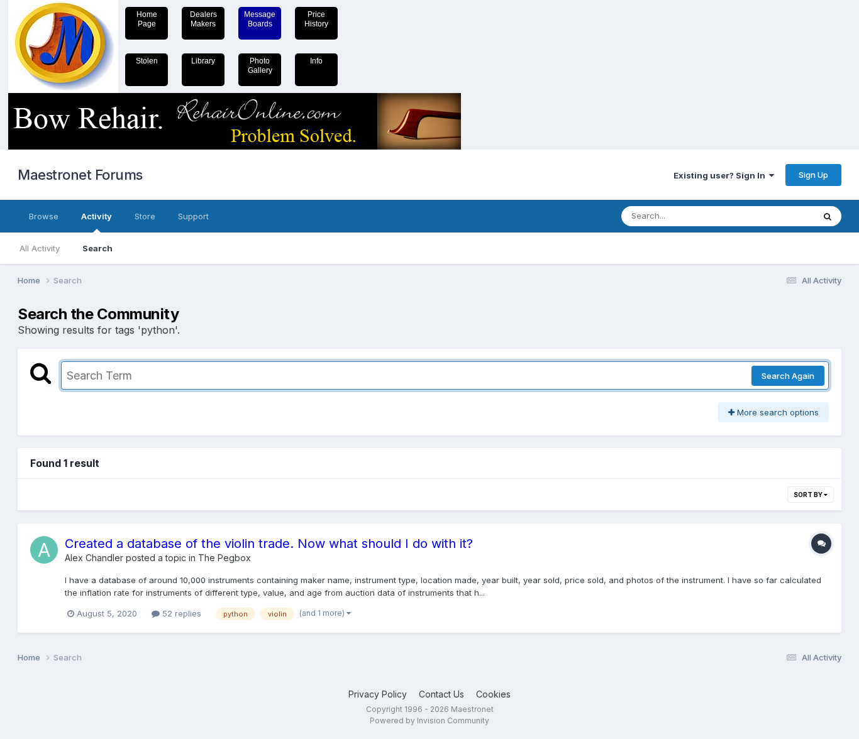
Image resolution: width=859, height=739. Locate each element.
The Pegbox (224, 557)
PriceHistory (316, 19)
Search (97, 248)
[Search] (827, 216)
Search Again (788, 376)
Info (316, 61)
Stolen (147, 61)
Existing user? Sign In (721, 175)
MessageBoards (259, 19)
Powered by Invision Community (429, 720)
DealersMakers (203, 19)
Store (145, 216)
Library (203, 61)
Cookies (493, 694)
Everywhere (775, 216)
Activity (96, 216)
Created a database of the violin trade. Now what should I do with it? (269, 543)
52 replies (180, 613)
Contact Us (441, 694)
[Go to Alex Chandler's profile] (44, 550)
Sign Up (813, 175)
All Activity (39, 248)
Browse (43, 216)
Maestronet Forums (80, 175)
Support (193, 216)
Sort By (809, 494)
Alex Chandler (94, 557)
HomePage (146, 19)
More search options (776, 412)
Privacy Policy (377, 694)
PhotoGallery (260, 66)
